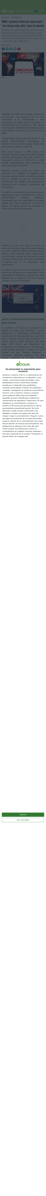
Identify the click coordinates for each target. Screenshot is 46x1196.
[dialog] (23, 777)
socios (25, 375)
